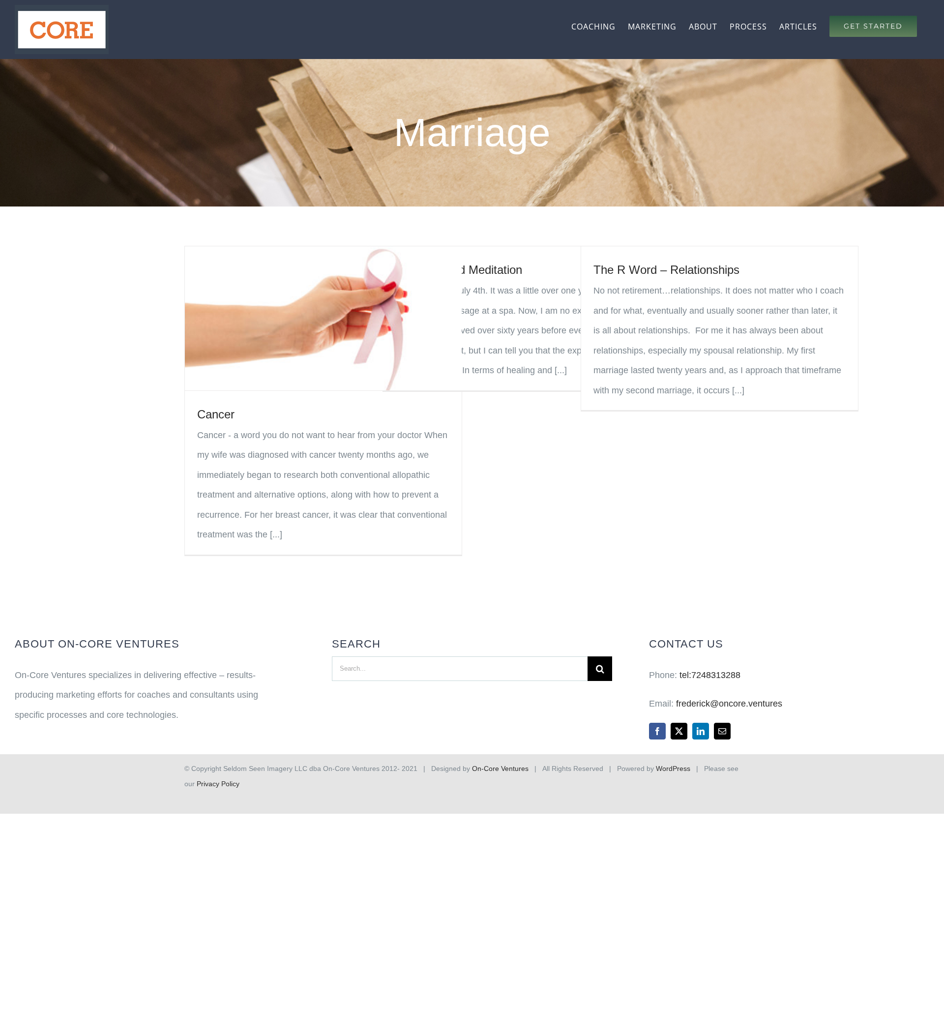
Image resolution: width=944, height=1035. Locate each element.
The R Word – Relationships (666, 269)
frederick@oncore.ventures (729, 704)
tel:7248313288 (709, 675)
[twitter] (679, 731)
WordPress (673, 768)
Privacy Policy (218, 784)
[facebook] (657, 731)
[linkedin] (700, 731)
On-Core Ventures (500, 768)
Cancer (216, 414)
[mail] (722, 731)
